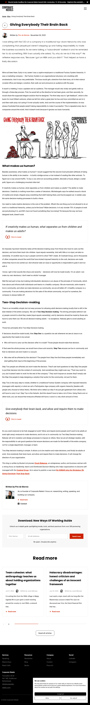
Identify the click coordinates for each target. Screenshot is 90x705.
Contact (49, 662)
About (49, 658)
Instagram (72, 662)
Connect (23, 503)
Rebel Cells (6, 665)
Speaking (5, 658)
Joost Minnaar (33, 591)
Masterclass (6, 662)
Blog (8, 16)
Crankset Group (23, 470)
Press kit (50, 665)
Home (4, 16)
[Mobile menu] (85, 8)
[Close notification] (87, 2)
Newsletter (28, 658)
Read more (24, 500)
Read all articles (45, 633)
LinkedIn (72, 658)
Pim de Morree (23, 35)
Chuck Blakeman (40, 463)
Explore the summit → (76, 2)
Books (26, 665)
